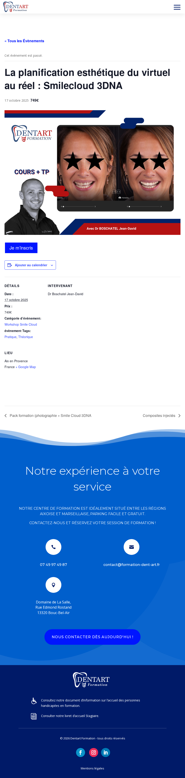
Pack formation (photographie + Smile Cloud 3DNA (50, 415)
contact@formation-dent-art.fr (131, 565)
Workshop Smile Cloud (21, 324)
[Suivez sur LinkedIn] (105, 752)
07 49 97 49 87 (53, 565)
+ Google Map (26, 366)
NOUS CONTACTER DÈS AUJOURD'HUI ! (92, 637)
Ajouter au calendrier (31, 265)
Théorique (25, 336)
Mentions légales (92, 768)
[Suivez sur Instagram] (93, 752)
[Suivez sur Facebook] (80, 752)
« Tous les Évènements (24, 40)
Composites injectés (159, 415)
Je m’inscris (21, 247)
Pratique (10, 336)
